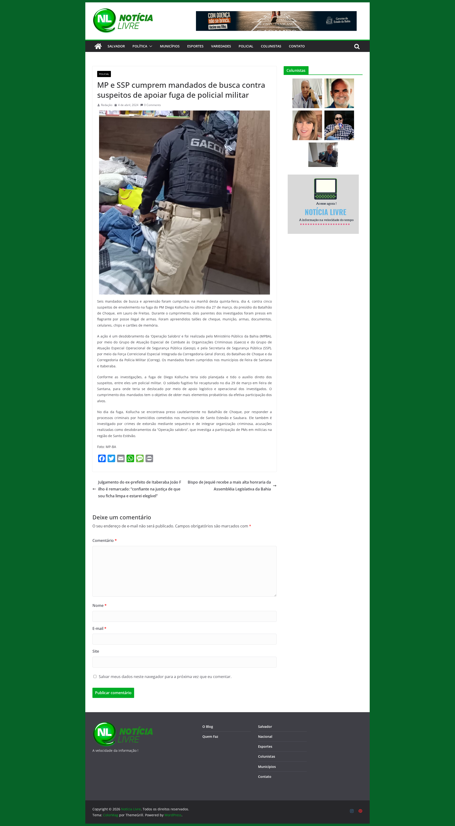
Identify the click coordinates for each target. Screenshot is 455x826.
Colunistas (271, 46)
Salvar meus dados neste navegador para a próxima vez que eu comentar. (165, 676)
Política (139, 46)
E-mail (99, 628)
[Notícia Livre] (98, 46)
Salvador (116, 46)
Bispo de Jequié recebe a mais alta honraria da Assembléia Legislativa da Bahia (229, 486)
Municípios (170, 46)
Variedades (221, 46)
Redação (106, 105)
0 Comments (152, 105)
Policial (246, 46)
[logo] (122, 724)
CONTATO (297, 46)
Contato (264, 776)
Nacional (265, 736)
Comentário (104, 540)
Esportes (195, 46)
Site (95, 651)
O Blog (207, 726)
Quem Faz (210, 736)
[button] (149, 46)
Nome (99, 605)
